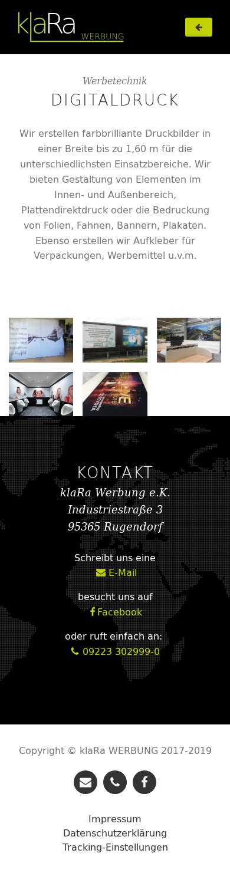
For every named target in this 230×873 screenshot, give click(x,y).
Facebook (115, 612)
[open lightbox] (41, 340)
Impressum (115, 819)
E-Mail (116, 573)
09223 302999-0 (115, 652)
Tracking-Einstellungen (115, 847)
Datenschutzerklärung (115, 833)
